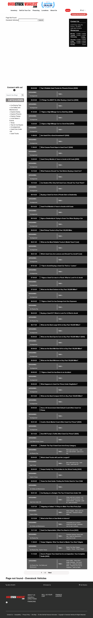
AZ (83, 10)
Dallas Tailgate (70, 511)
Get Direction (83, 585)
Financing (32, 601)
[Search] (22, 95)
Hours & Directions (32, 598)
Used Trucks (15, 133)
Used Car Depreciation (75, 536)
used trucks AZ (74, 464)
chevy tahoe (77, 560)
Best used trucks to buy (72, 450)
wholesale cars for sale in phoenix (74, 525)
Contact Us (48, 585)
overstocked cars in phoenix (73, 522)
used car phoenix (73, 502)
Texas (12, 123)
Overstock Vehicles (12, 20)
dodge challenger (71, 562)
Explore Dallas (15, 112)
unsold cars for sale (71, 524)
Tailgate (68, 549)
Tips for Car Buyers (17, 125)
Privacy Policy (26, 614)
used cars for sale (70, 538)
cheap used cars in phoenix (73, 497)
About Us (31, 595)
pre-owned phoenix (76, 499)
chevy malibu (70, 560)
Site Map (34, 614)
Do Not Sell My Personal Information (48, 614)
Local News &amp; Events (36, 441)
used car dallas (76, 567)
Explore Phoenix (16, 114)
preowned (78, 501)
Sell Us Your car (47, 595)
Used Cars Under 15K (35, 502)
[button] (14, 10)
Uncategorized (15, 127)
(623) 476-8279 (78, 28)
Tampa (73, 549)
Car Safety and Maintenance (14, 108)
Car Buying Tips (16, 105)
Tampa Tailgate (80, 549)
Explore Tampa (15, 116)
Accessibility (18, 614)
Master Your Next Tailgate (73, 547)
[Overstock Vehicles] (23, 5)
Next (49, 572)
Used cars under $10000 (74, 450)
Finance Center (58, 595)
